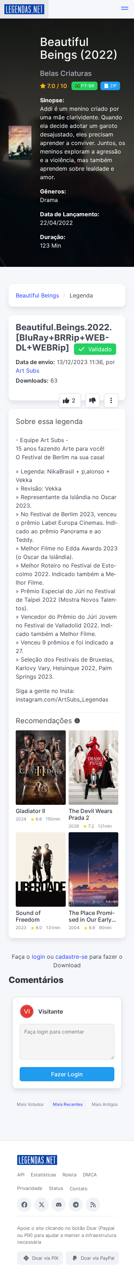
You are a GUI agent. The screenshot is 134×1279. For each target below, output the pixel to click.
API (20, 1174)
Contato (79, 1188)
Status (56, 1188)
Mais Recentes (68, 1104)
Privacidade (30, 1188)
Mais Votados (30, 1104)
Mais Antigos (105, 1104)
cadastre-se (71, 956)
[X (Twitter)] (41, 1204)
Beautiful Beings (37, 295)
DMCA (90, 1174)
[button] (125, 9)
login (38, 956)
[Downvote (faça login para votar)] (92, 400)
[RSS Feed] (93, 1204)
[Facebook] (24, 1204)
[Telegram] (76, 1204)
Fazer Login (67, 1074)
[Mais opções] (111, 400)
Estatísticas (43, 1174)
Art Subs (27, 370)
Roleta (69, 1174)
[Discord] (58, 1204)
